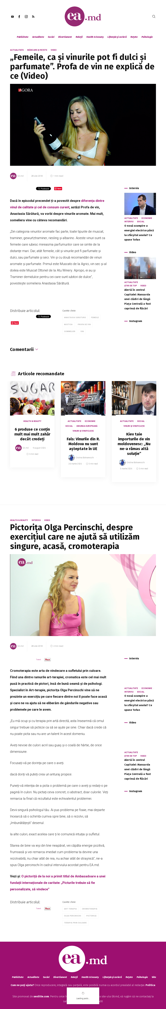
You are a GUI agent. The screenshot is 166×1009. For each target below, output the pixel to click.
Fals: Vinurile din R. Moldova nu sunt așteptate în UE (83, 444)
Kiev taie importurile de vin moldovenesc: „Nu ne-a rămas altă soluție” (134, 444)
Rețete (133, 36)
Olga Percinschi (72, 916)
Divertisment (65, 36)
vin (82, 331)
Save (44, 465)
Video (54, 50)
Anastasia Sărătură (75, 317)
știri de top (130, 286)
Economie (147, 218)
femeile (95, 317)
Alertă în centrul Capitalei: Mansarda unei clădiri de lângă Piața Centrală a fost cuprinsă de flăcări (137, 299)
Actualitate (38, 36)
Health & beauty (95, 36)
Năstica (68, 324)
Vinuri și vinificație (83, 431)
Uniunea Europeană (86, 426)
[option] (32, 427)
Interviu (128, 221)
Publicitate (22, 36)
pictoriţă (91, 916)
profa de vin (84, 324)
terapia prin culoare (75, 923)
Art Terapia (70, 909)
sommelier (69, 331)
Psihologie (147, 36)
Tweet (38, 660)
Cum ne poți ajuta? (22, 985)
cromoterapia (89, 909)
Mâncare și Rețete (37, 50)
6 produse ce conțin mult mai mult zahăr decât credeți (32, 434)
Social (51, 36)
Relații (79, 36)
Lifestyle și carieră (117, 36)
